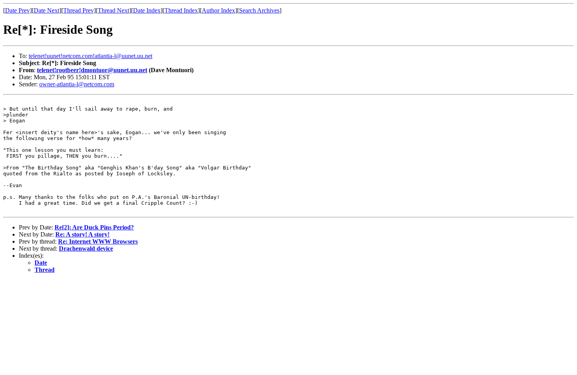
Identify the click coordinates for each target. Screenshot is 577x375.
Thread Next (113, 10)
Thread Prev (78, 10)
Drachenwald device (86, 248)
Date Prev (17, 10)
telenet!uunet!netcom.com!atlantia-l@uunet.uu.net (90, 56)
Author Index (218, 10)
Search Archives (259, 10)
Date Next (46, 10)
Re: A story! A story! (82, 234)
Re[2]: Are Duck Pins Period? (94, 227)
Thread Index (181, 10)
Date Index (147, 10)
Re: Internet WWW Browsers (98, 241)
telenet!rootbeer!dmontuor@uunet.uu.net (92, 70)
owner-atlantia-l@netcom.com (76, 84)
